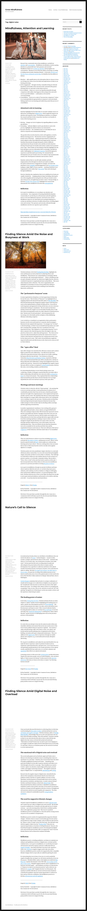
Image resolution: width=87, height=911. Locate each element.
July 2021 (65, 149)
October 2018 (66, 193)
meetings (7, 280)
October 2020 (66, 161)
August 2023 (66, 115)
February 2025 (67, 91)
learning (7, 76)
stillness (9, 746)
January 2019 (66, 189)
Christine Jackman (12, 276)
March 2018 (66, 203)
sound (33, 557)
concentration (31, 65)
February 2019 (66, 188)
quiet (14, 570)
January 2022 (66, 141)
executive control (9, 70)
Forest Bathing (49, 604)
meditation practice (9, 739)
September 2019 (67, 179)
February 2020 (67, 172)
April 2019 (66, 185)
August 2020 (66, 164)
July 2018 (65, 197)
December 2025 (67, 78)
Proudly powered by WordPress (20, 904)
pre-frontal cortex (53, 165)
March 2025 (66, 90)
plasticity (7, 78)
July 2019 (65, 181)
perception (12, 77)
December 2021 (67, 142)
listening (10, 566)
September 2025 (67, 82)
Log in (65, 248)
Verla (65, 46)
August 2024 (66, 99)
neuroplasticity (49, 183)
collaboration (8, 278)
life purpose (7, 738)
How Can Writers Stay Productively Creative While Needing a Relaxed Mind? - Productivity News (72, 57)
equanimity (23, 651)
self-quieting (7, 571)
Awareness (66, 231)
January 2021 (66, 157)
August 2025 (66, 83)
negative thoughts (25, 847)
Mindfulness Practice (9, 273)
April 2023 (66, 121)
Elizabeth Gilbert (11, 735)
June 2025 (66, 86)
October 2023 (66, 113)
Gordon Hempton (25, 581)
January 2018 (66, 205)
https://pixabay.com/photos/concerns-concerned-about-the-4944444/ (38, 212)
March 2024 (66, 106)
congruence (24, 429)
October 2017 (66, 209)
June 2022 (66, 134)
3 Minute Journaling (71, 46)
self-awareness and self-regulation (34, 876)
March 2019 (66, 187)
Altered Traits (47, 783)
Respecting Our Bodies (68, 31)
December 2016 (67, 216)
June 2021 (66, 150)
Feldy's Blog (66, 50)
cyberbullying (45, 770)
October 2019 (66, 177)
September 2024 (67, 98)
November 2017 (67, 208)
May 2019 (66, 184)
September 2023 (67, 114)
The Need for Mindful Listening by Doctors (73, 33)
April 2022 (66, 137)
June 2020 (66, 166)
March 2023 (66, 122)
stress (9, 572)
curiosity (13, 68)
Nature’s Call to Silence (20, 507)
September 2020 (67, 162)
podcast (10, 570)
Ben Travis (28, 668)
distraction (13, 69)
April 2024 (66, 105)
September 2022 (67, 130)
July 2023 (66, 117)
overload (10, 283)
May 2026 (66, 71)
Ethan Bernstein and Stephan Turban (35, 358)
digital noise (39, 113)
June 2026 (66, 70)
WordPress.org (67, 252)
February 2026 (67, 75)
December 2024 (67, 94)
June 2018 (66, 199)
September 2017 (67, 211)
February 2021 (67, 156)
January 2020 (66, 173)
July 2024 (66, 101)
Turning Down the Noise (43, 272)
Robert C (27, 485)
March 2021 (66, 154)
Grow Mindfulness (13, 10)
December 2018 (67, 191)
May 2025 (66, 87)
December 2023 (67, 110)
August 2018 (66, 196)
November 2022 (67, 127)
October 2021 (66, 145)
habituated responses (39, 151)
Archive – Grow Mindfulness (60, 9)
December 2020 (67, 158)
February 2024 (67, 107)
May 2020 (66, 168)
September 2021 (67, 146)
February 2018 (67, 204)
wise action (41, 169)
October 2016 (66, 219)
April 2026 (66, 72)
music (37, 442)
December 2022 (67, 126)
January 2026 (66, 76)
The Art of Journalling (68, 37)
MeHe (26, 883)
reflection (10, 80)
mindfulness (7, 282)
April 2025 (66, 89)
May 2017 (65, 212)
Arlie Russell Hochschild (10, 275)
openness (7, 77)
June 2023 (66, 118)
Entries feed (66, 249)
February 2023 (67, 123)
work (11, 287)
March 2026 (66, 74)
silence (12, 284)
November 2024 (67, 95)
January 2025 (66, 93)
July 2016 (65, 222)
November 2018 (67, 192)
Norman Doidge (12, 76)
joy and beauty (48, 609)
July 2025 (65, 85)
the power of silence (49, 463)
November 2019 (67, 176)
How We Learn (13, 74)
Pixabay (35, 485)
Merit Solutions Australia (75, 9)
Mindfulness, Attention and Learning (29, 28)
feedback (7, 72)
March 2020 (66, 170)
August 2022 (66, 132)
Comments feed (67, 251)
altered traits (8, 732)
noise (12, 282)
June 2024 (66, 102)
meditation (13, 738)
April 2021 (66, 153)
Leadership (66, 232)
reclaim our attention (38, 68)
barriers (6, 276)
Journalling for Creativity (69, 35)
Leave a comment (9, 290)
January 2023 (66, 125)
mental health (45, 365)
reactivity (28, 849)
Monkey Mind (42, 824)
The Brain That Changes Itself (32, 181)
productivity (7, 284)
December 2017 (67, 207)
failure (6, 736)
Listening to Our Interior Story (70, 34)
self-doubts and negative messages (29, 732)
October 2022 (66, 129)
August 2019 (66, 180)
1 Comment (7, 83)
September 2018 (67, 195)
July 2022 (66, 133)
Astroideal (66, 52)
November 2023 (67, 111)
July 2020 (66, 165)
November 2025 (67, 79)
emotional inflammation (35, 611)
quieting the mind (9, 743)
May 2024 (66, 103)
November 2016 (67, 217)
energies (29, 869)
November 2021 (67, 144)
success (13, 746)
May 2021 (66, 152)
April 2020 (66, 169)
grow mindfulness (9, 279)
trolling (54, 770)
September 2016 (67, 220)
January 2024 (66, 109)
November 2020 (67, 160)
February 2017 (66, 213)
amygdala (32, 165)
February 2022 (67, 140)
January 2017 (66, 215)
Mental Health (8, 64)
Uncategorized (67, 239)
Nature (6, 557)
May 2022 (66, 136)
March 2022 (66, 138)
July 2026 (66, 68)
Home (50, 9)
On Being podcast (45, 654)
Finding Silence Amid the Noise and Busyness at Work (29, 236)
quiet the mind (53, 802)
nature (12, 567)
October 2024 (66, 97)
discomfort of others (33, 440)
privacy (13, 283)
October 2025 (66, 80)
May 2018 (66, 200)
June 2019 (66, 183)
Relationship (66, 237)
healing (12, 564)
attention (23, 65)
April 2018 (66, 201)
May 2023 (66, 119)
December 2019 (67, 174)
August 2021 (66, 148)
